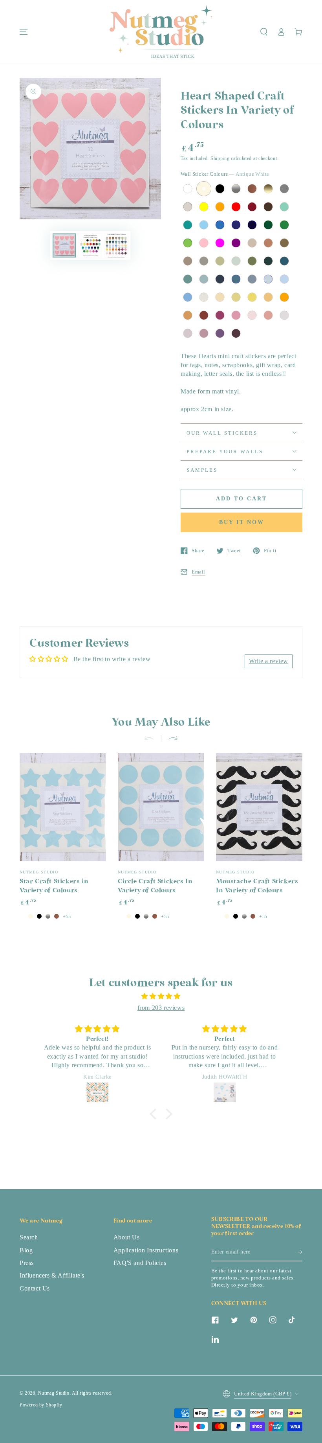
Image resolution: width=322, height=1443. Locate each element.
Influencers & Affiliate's (52, 1275)
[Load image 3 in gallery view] (116, 245)
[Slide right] (169, 738)
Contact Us (35, 1288)
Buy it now (241, 522)
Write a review (268, 661)
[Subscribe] (299, 1252)
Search (29, 1237)
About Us (126, 1237)
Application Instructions (145, 1250)
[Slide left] (152, 738)
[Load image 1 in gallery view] (64, 245)
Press (27, 1262)
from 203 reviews (161, 1007)
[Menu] (23, 31)
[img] (161, 996)
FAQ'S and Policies (139, 1262)
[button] (264, 31)
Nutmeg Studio (54, 1393)
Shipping (220, 158)
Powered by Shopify (41, 1405)
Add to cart (241, 499)
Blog (26, 1250)
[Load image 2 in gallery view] (90, 245)
